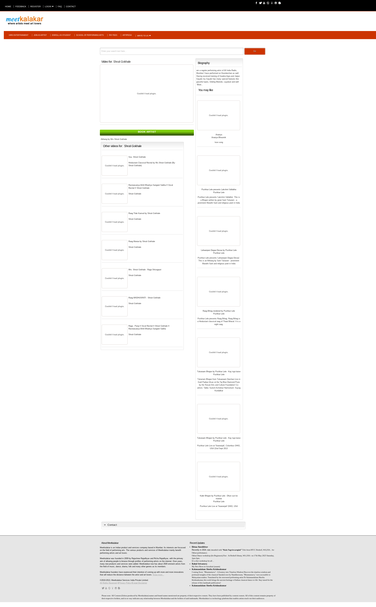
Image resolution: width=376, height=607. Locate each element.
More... (200, 85)
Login (48, 6)
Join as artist (40, 35)
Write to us (142, 36)
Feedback (20, 6)
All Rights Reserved (108, 583)
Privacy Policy (125, 583)
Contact (71, 6)
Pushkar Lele (218, 192)
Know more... (158, 575)
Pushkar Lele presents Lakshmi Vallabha (219, 189)
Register (35, 6)
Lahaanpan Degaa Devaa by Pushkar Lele (219, 250)
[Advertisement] (227, 18)
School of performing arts (90, 35)
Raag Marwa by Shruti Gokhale (142, 241)
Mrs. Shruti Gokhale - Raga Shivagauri (145, 270)
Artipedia (127, 35)
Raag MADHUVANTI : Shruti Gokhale (144, 298)
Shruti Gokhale (122, 61)
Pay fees (113, 35)
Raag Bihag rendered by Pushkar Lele (219, 311)
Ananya (219, 135)
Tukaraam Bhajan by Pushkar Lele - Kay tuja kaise (218, 371)
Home (8, 6)
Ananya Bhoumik (219, 137)
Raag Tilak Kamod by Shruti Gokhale (144, 213)
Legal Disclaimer (140, 583)
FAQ (60, 6)
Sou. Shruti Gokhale (137, 157)
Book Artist (147, 131)
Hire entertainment (18, 35)
